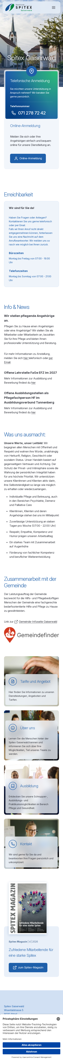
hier (26, 358)
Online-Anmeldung (30, 158)
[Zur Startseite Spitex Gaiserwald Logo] (18, 7)
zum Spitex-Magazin (30, 967)
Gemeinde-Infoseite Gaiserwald (38, 621)
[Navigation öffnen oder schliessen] (54, 8)
